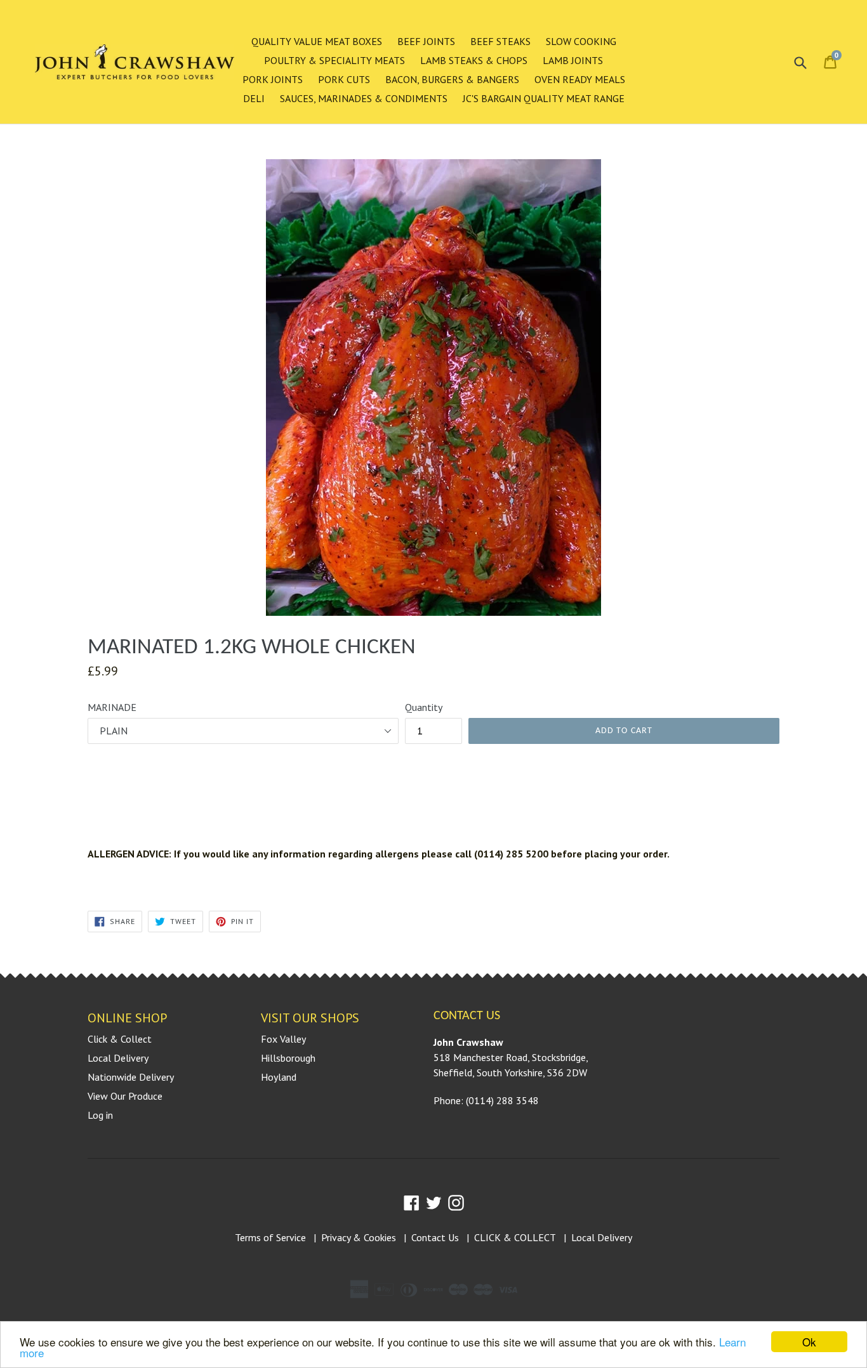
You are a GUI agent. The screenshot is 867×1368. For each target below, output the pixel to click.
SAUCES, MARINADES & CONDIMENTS (363, 98)
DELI (254, 98)
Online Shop (127, 1018)
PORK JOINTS (272, 79)
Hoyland (278, 1077)
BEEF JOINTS (426, 41)
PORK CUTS (344, 79)
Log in (100, 1115)
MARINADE (112, 707)
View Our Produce (125, 1096)
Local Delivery (118, 1058)
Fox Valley (283, 1039)
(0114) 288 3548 (502, 1100)
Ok (809, 1342)
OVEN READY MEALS (579, 79)
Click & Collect (120, 1039)
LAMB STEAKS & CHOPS (473, 60)
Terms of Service (270, 1237)
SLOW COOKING (581, 41)
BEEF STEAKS (500, 41)
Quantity (423, 707)
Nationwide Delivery (131, 1077)
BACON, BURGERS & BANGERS (452, 79)
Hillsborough (288, 1058)
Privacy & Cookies (358, 1237)
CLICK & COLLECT (515, 1237)
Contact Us (435, 1237)
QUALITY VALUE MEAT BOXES (316, 41)
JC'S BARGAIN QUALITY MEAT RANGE (544, 98)
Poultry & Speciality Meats (334, 60)
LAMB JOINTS (573, 60)
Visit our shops (310, 1018)
